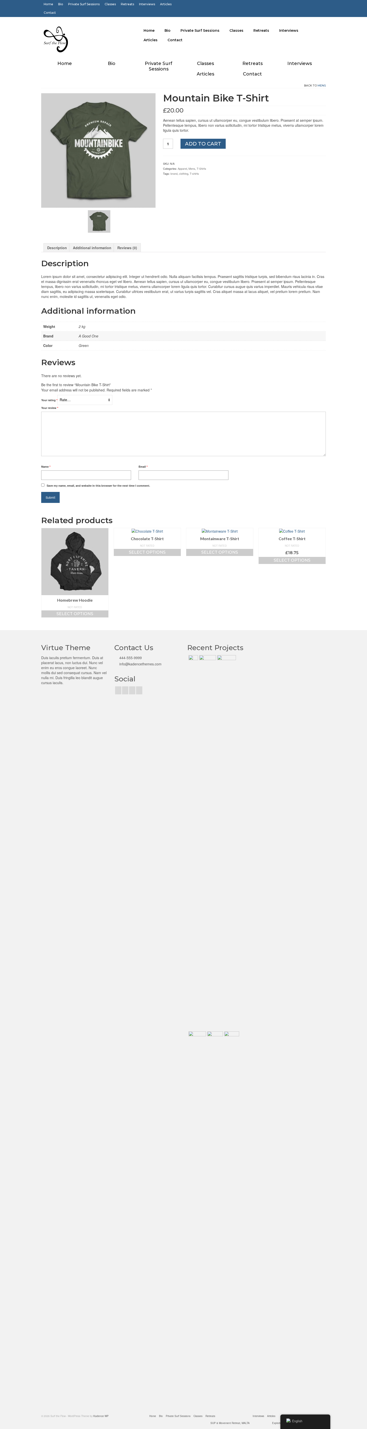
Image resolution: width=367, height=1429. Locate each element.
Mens (322, 85)
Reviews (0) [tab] (127, 247)
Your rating (49, 400)
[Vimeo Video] (226, 842)
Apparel (182, 168)
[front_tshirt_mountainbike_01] (98, 149)
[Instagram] (125, 690)
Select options (74, 613)
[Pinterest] (132, 690)
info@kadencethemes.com (140, 663)
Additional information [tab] (92, 247)
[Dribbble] (139, 690)
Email (143, 466)
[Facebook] (118, 690)
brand (174, 173)
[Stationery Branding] (231, 1218)
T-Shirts (201, 168)
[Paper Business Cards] (192, 842)
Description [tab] (57, 247)
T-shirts (194, 173)
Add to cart (203, 144)
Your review (49, 408)
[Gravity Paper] (214, 1218)
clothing (183, 173)
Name (45, 466)
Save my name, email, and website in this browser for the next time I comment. (98, 485)
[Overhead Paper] (196, 1218)
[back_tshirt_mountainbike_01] (99, 220)
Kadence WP (101, 1416)
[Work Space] (207, 842)
